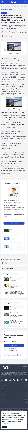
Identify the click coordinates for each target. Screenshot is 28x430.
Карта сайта (20, 406)
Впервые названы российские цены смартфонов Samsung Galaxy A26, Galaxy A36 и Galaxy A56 (16, 241)
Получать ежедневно (10, 348)
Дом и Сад (22, 380)
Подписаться (14, 345)
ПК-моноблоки (17, 259)
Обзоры (3, 388)
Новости (3, 385)
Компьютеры (4, 9)
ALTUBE (25, 380)
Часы (10, 380)
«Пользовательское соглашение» (10, 354)
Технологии (4, 394)
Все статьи (14, 223)
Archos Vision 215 (9, 259)
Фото (14, 380)
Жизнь (3, 403)
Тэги (26, 406)
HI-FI (18, 380)
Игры (6, 380)
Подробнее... (5, 423)
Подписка (3, 406)
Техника (10, 9)
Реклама (9, 406)
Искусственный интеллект (2, 380)
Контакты (14, 406)
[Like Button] (5, 36)
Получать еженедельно (11, 350)
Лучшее (3, 391)
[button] (25, 2)
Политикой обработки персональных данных (12, 355)
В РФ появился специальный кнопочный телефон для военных (16, 231)
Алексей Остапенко (10, 31)
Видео (3, 397)
